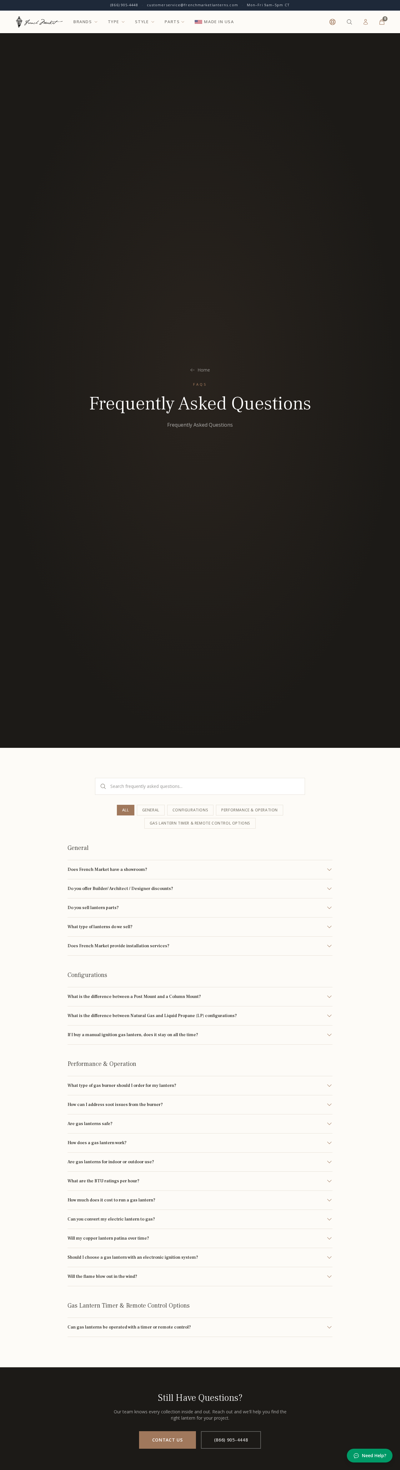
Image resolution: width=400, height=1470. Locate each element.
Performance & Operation (249, 810)
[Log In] (365, 22)
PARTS (172, 22)
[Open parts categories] (183, 22)
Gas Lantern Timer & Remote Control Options (200, 823)
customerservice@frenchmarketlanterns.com (192, 5)
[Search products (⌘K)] (349, 22)
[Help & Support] (332, 22)
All (125, 810)
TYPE (113, 22)
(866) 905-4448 (124, 5)
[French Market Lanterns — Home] (39, 22)
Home (204, 370)
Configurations (190, 810)
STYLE (142, 22)
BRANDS (82, 22)
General (150, 810)
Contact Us (167, 1440)
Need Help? (374, 1455)
